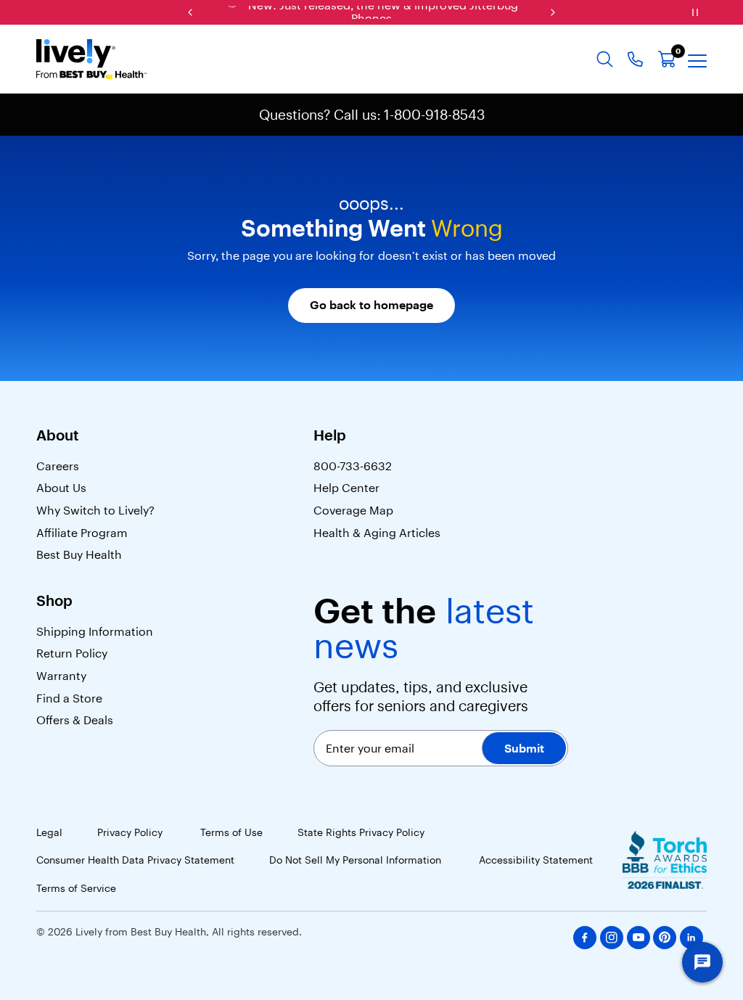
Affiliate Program (82, 532)
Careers (57, 466)
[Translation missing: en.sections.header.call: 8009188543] (635, 59)
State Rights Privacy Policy (362, 832)
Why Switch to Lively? (95, 510)
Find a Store (69, 698)
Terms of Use (231, 832)
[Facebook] (584, 937)
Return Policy (73, 653)
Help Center (346, 487)
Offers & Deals (74, 720)
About (57, 435)
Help (329, 435)
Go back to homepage (371, 305)
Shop (54, 601)
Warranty (61, 675)
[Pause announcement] (695, 12)
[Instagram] (611, 937)
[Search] (604, 59)
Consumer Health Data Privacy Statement (135, 859)
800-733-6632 (352, 466)
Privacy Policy (131, 832)
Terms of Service (76, 888)
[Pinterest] (664, 937)
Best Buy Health (79, 554)
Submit (524, 748)
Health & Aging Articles (378, 532)
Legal (49, 832)
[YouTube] (638, 937)
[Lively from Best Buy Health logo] (91, 59)
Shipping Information (94, 631)
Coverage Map (353, 510)
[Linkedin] (691, 937)
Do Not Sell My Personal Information (356, 859)
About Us (61, 487)
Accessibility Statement (537, 859)
